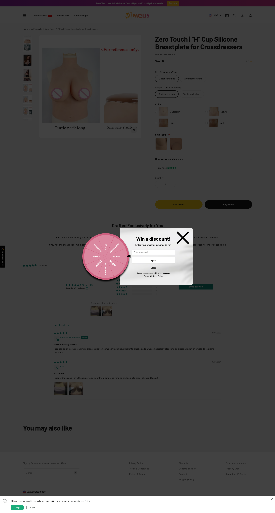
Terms (146, 276)
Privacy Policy (157, 276)
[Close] (272, 498)
